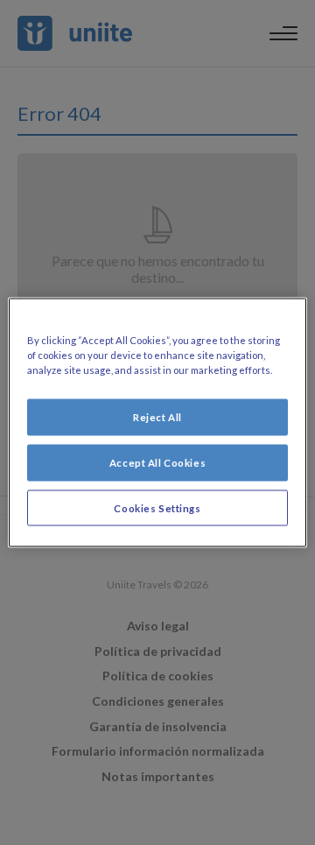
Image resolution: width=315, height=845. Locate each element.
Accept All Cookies (157, 462)
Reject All (157, 416)
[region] (157, 422)
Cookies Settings (157, 507)
